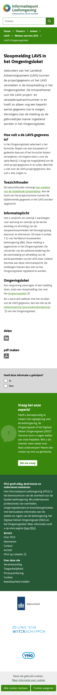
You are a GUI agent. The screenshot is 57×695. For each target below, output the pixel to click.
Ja (10, 380)
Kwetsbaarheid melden (17, 581)
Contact (8, 545)
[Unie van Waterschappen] (28, 629)
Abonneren (10, 541)
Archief (8, 550)
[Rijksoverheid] (28, 603)
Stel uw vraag (27, 463)
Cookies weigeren (43, 688)
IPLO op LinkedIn (15, 554)
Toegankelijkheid (13, 568)
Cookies (8, 577)
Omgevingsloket (19, 293)
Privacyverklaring (14, 573)
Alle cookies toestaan (16, 688)
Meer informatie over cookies (28, 680)
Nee (11, 385)
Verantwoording (13, 564)
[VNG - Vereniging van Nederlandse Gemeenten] (28, 655)
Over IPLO (29, 528)
